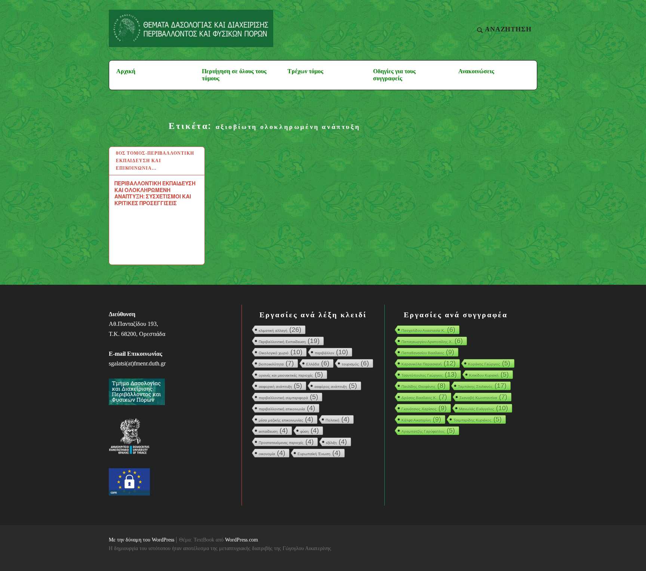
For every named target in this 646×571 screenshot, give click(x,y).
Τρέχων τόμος (305, 71)
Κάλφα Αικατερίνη (421, 419)
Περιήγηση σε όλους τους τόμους (234, 74)
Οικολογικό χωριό (280, 352)
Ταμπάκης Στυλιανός (482, 385)
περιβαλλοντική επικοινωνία (287, 408)
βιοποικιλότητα (276, 363)
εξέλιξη (336, 441)
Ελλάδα (317, 363)
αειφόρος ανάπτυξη (335, 385)
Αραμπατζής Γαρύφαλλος (428, 430)
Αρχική (125, 71)
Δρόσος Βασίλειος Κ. (424, 397)
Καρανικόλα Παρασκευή (429, 363)
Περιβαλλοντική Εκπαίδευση (289, 341)
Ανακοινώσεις (476, 71)
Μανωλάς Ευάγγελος (483, 408)
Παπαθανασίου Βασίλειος (428, 352)
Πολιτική (338, 419)
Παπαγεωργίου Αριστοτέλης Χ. (432, 341)
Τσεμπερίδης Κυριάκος (477, 419)
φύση (309, 430)
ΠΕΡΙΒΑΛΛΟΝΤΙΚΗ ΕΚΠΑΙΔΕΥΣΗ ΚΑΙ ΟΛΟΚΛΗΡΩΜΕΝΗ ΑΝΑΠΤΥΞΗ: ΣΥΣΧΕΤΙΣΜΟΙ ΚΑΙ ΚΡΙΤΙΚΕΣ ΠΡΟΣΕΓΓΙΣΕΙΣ (155, 193)
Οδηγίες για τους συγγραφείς (394, 74)
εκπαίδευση (273, 430)
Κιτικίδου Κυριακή (489, 374)
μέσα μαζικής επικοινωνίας (286, 419)
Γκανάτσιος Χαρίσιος (424, 408)
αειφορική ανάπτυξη (280, 385)
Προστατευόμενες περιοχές (286, 441)
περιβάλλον (331, 352)
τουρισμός (355, 363)
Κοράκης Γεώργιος (489, 363)
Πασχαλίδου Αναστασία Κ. (428, 329)
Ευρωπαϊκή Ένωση (319, 453)
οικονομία (272, 453)
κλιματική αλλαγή (280, 329)
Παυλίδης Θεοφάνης (424, 385)
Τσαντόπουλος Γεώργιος (429, 374)
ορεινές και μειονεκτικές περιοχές (291, 374)
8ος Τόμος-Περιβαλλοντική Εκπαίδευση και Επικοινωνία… (155, 161)
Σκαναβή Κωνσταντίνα (483, 397)
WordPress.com (241, 540)
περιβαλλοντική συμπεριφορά (288, 397)
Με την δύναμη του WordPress (141, 540)
